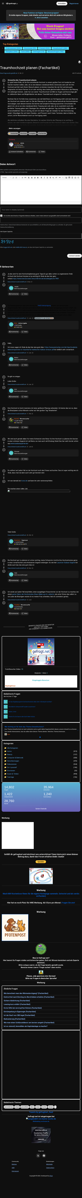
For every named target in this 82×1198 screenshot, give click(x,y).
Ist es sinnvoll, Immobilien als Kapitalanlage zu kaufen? (26, 1026)
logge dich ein (7, 247)
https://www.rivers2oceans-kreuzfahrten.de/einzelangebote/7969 (35, 279)
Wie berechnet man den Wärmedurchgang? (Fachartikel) (26, 993)
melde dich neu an (21, 247)
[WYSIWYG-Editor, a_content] (41, 190)
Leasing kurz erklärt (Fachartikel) (17, 1004)
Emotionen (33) (30, 48)
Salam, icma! (12, 711)
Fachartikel (14, 133)
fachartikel (42, 133)
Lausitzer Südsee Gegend (66, 563)
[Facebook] (44, 1155)
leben (32, 1107)
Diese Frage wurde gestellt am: (9, 73)
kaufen (44, 1107)
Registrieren (74, 4)
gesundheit (24, 1107)
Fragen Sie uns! (68, 903)
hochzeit (24, 133)
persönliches (9, 1107)
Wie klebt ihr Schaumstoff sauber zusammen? (22, 706)
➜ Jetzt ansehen (41, 18)
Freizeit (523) (45, 48)
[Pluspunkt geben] (4, 80)
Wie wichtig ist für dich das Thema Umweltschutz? (24, 727)
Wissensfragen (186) (56, 52)
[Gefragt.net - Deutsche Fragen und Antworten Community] (12, 3)
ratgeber (33, 133)
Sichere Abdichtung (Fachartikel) (17, 1001)
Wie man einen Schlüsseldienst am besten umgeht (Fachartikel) (29, 1023)
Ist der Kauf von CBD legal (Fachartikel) (19, 1015)
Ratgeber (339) (11, 52)
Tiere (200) (25, 52)
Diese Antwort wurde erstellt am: (17, 282)
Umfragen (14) (38, 52)
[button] (6, 177)
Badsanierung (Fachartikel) (14, 1019)
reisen (38, 1107)
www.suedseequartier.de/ (19, 443)
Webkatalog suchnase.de (41, 1121)
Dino (8, 734)
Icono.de (24, 481)
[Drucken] (79, 62)
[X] (38, 1155)
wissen (50, 1107)
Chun (51, 1176)
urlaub (17, 1107)
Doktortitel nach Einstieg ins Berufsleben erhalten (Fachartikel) (29, 997)
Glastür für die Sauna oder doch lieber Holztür (22, 716)
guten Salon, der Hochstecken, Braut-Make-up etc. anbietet (33, 594)
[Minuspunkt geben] (4, 91)
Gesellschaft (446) (60, 48)
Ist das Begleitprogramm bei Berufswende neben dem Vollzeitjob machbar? (30, 702)
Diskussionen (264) (13, 48)
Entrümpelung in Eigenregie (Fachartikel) (20, 1012)
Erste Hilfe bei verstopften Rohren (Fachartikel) (23, 1008)
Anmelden (62, 4)
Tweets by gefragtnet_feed (41, 1112)
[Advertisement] (47, 835)
